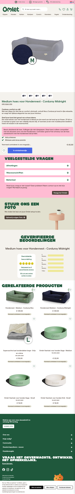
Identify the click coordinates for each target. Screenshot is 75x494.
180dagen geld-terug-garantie (15, 140)
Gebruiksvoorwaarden (8, 475)
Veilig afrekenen (10, 137)
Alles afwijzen (50, 487)
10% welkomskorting (55, 1)
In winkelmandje (20, 150)
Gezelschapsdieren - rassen (13, 447)
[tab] (37, 165)
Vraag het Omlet (60, 193)
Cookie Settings (6, 479)
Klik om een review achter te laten (26, 275)
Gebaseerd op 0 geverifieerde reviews (26, 268)
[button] (37, 451)
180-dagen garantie (37, 1)
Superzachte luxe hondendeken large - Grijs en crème (19, 353)
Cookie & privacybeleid (8, 477)
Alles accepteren (36, 487)
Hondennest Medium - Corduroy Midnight (55, 308)
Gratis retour (21, 1)
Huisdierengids (8, 451)
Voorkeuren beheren (65, 487)
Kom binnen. (7, 463)
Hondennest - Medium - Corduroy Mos (19, 308)
